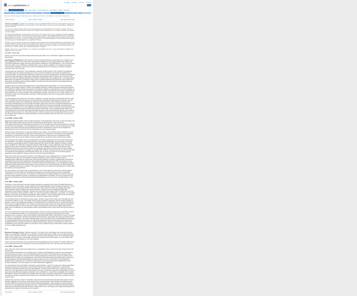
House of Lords (20, 13)
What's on (28, 13)
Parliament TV (69, 13)
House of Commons (9, 13)
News (75, 13)
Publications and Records (38, 15)
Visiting (60, 10)
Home (6, 10)
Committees (46, 13)
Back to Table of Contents (35, 19)
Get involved (53, 10)
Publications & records (57, 13)
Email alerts (74, 2)
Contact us (88, 2)
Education (67, 10)
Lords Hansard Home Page (67, 19)
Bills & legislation (37, 13)
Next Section (8, 292)
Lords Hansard (58, 15)
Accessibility (66, 2)
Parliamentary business (16, 10)
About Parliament (43, 10)
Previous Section (9, 19)
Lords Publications (50, 15)
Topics (80, 13)
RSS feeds (81, 2)
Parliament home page (15, 15)
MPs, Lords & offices (30, 10)
